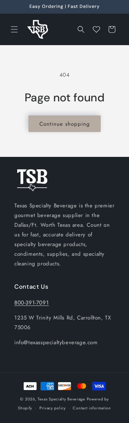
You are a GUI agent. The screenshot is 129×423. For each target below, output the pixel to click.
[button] (14, 29)
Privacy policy (52, 408)
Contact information (92, 408)
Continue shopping (64, 124)
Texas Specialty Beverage (61, 399)
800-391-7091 (31, 303)
